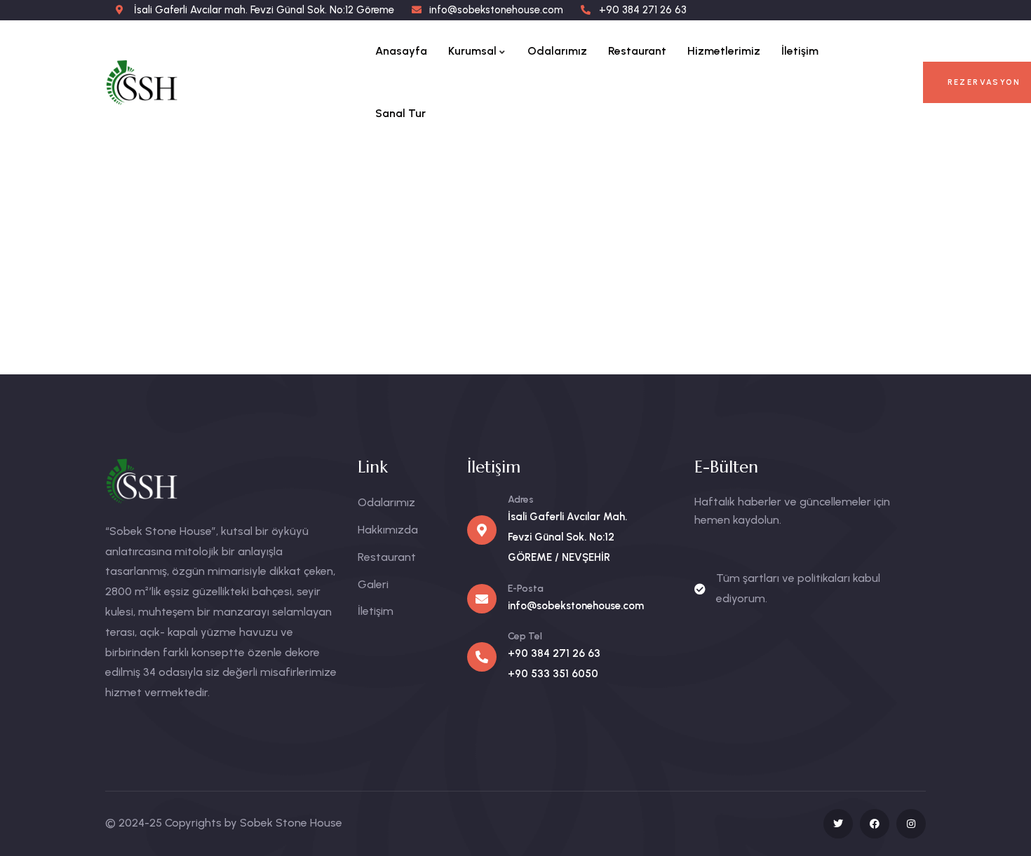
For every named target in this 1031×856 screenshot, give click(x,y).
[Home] (156, 82)
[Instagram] (911, 823)
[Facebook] (874, 823)
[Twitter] (838, 823)
